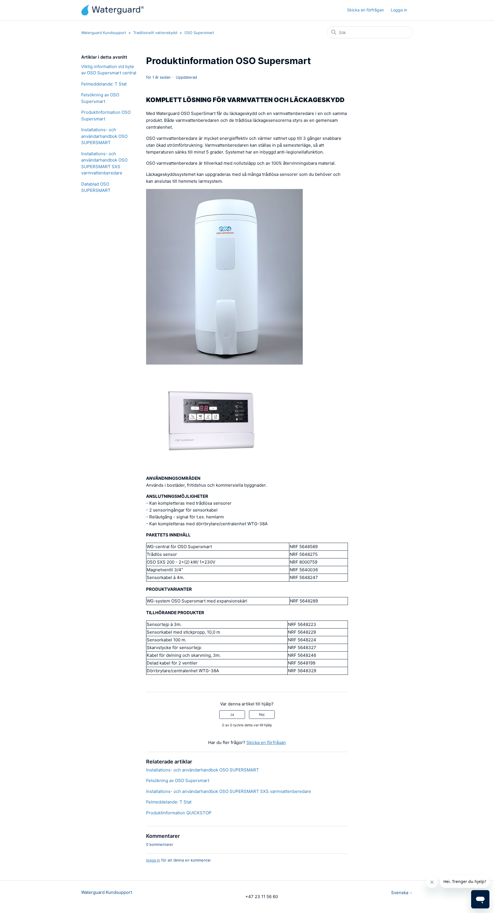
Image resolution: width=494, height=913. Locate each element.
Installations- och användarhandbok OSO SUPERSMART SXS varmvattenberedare (104, 163)
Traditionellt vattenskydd (155, 32)
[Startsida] (112, 10)
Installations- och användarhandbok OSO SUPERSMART (104, 136)
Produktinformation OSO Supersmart (106, 116)
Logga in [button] (399, 9)
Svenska (400, 892)
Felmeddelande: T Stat (104, 84)
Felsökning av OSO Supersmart (100, 98)
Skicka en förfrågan (365, 9)
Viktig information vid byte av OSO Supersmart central (108, 70)
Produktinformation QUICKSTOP (179, 812)
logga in (153, 860)
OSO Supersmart (199, 32)
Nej (261, 714)
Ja (232, 714)
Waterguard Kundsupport (103, 32)
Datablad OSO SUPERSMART (96, 187)
